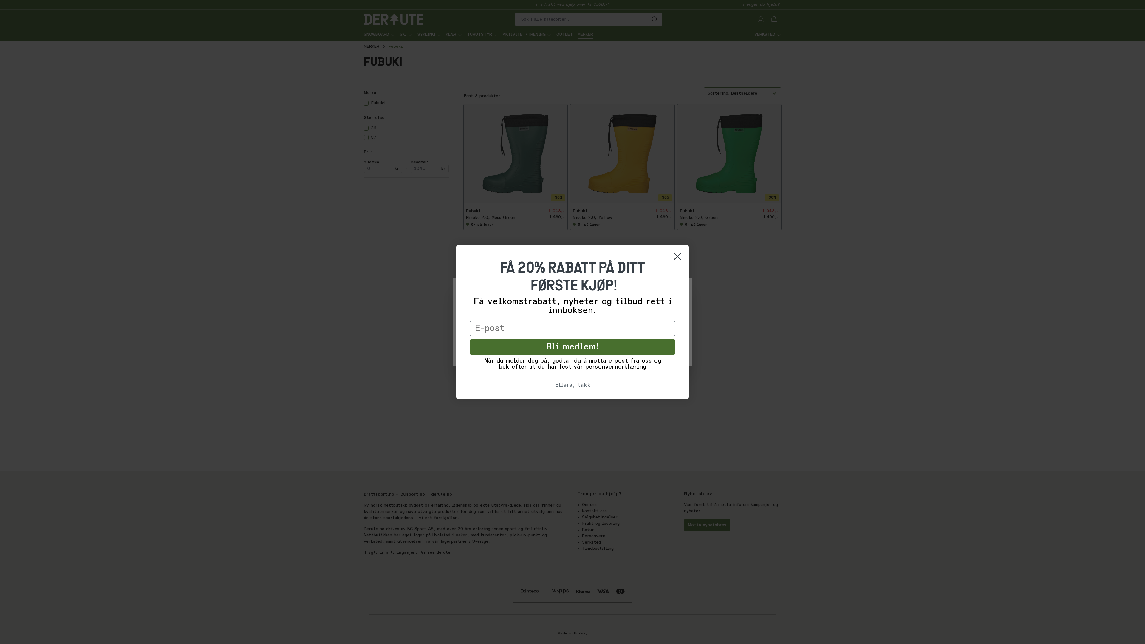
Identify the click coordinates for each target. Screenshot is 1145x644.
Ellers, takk (572, 385)
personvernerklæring (615, 367)
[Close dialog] (677, 256)
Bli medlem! (572, 347)
